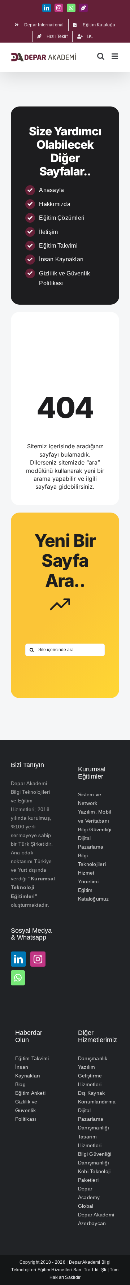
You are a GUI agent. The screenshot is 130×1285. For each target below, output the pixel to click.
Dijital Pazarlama (90, 842)
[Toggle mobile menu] (115, 56)
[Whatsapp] (18, 977)
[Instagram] (38, 959)
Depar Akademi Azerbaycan (96, 1219)
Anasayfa (51, 190)
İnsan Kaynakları (61, 259)
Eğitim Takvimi (58, 246)
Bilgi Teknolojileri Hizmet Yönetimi (92, 868)
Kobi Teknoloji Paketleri (94, 1175)
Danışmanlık (93, 1058)
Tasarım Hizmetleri (89, 1141)
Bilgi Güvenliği (95, 829)
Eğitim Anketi (30, 1093)
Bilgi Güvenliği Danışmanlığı (95, 1158)
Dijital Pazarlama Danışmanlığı (93, 1119)
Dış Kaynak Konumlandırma (96, 1097)
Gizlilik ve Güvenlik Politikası (26, 1110)
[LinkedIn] (18, 959)
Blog (20, 1084)
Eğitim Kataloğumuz (93, 894)
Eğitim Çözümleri (61, 218)
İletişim (48, 232)
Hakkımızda (54, 204)
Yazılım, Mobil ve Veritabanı (94, 816)
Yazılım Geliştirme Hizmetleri (90, 1075)
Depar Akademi (84, 1262)
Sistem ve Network (89, 799)
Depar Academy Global (89, 1197)
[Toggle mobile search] (100, 56)
